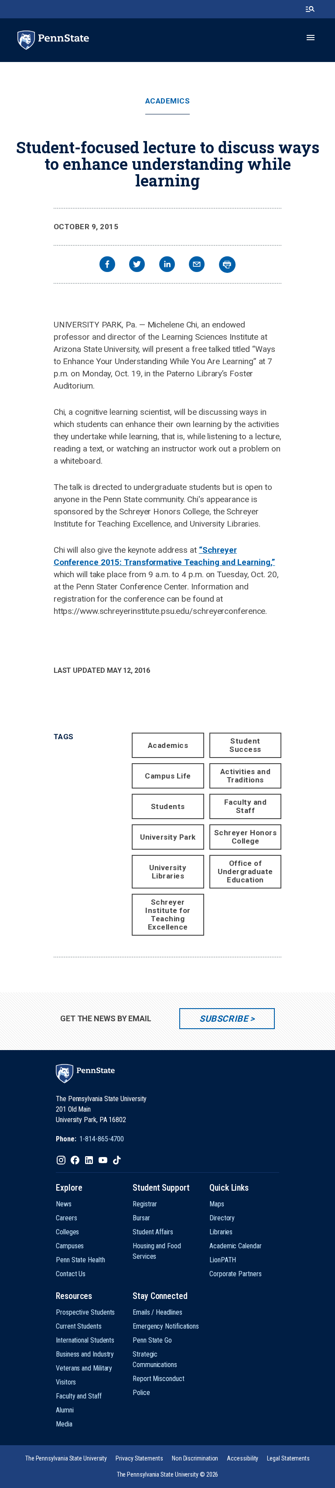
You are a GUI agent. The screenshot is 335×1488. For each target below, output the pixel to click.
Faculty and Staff (245, 806)
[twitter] (137, 265)
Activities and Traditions (245, 775)
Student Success (245, 745)
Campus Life (168, 776)
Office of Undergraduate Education (245, 871)
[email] (197, 265)
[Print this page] (227, 264)
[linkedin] (167, 265)
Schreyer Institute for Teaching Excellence (168, 914)
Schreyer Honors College (245, 836)
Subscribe (223, 1018)
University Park (168, 837)
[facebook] (107, 265)
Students (168, 806)
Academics (167, 101)
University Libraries (167, 871)
